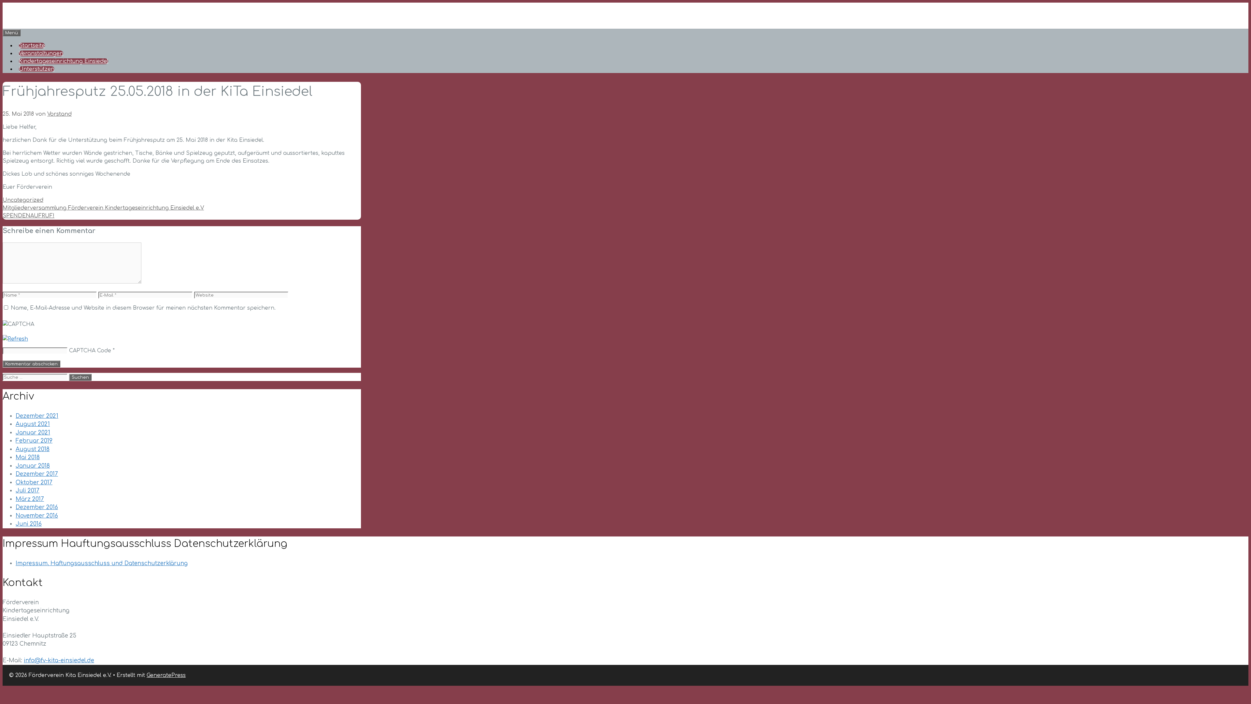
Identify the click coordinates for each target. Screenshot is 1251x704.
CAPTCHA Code (90, 351)
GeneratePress (166, 675)
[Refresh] (15, 339)
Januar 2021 (33, 433)
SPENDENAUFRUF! (28, 216)
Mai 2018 (28, 457)
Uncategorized (23, 200)
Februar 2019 (34, 441)
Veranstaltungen (41, 53)
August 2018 (33, 449)
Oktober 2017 (34, 482)
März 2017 (30, 499)
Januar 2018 (33, 466)
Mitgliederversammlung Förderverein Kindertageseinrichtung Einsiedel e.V (103, 208)
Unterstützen (36, 69)
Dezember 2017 (37, 474)
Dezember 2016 (37, 507)
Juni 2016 (29, 524)
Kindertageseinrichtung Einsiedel (63, 61)
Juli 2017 (27, 491)
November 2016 (37, 516)
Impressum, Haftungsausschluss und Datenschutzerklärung (102, 563)
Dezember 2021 (37, 416)
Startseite (32, 46)
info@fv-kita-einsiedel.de (59, 660)
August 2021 (33, 424)
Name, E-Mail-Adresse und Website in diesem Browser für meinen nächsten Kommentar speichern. (143, 308)
